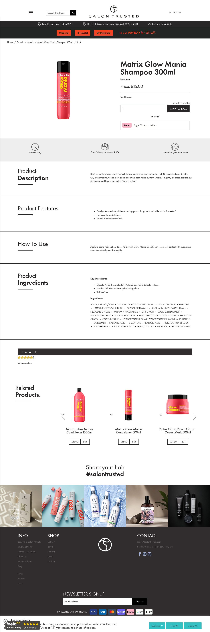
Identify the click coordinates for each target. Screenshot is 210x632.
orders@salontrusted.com (149, 541)
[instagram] (149, 553)
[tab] (105, 352)
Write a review (25, 363)
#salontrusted (105, 474)
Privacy (21, 578)
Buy (96, 441)
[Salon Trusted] (113, 11)
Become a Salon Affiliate (29, 541)
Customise (156, 625)
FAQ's (21, 583)
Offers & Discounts (27, 551)
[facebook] (139, 553)
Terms (20, 573)
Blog (20, 566)
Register (51, 561)
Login (50, 556)
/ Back (78, 42)
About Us (22, 556)
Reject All (174, 625)
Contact (51, 551)
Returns (51, 546)
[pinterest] (144, 553)
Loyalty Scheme (25, 546)
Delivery (51, 541)
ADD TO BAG (178, 109)
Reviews (26, 352)
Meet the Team (25, 561)
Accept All (192, 625)
